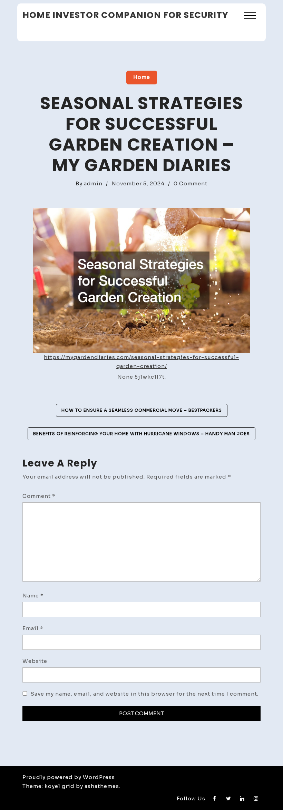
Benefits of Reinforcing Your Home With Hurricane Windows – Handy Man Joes (141, 433)
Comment (39, 496)
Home (141, 77)
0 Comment (190, 183)
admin (93, 183)
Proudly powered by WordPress (68, 777)
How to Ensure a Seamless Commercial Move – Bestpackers (141, 410)
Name (33, 595)
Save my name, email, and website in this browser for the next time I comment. (144, 693)
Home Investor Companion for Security (125, 15)
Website (34, 661)
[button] (250, 16)
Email (32, 628)
